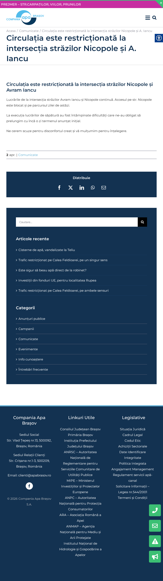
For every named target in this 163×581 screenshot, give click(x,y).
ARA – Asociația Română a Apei (80, 518)
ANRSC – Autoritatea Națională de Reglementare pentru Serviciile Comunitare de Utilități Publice (80, 463)
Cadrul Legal (132, 435)
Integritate (132, 458)
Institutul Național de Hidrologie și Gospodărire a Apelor (80, 549)
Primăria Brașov (80, 435)
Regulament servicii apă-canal (132, 478)
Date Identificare (132, 452)
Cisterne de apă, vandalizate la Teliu (46, 250)
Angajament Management (132, 469)
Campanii (26, 329)
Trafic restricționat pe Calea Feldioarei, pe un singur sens (62, 260)
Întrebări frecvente (33, 369)
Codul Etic (133, 441)
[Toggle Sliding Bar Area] (159, 4)
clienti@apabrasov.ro (34, 475)
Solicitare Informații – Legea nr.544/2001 (132, 489)
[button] (154, 17)
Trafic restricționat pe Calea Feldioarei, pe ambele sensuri (63, 290)
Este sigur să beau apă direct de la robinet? (52, 270)
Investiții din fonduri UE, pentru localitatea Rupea (57, 280)
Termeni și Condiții (132, 498)
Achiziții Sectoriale (132, 446)
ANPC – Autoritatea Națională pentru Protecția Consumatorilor (80, 503)
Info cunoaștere (30, 359)
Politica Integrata (132, 463)
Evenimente (28, 349)
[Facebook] (29, 486)
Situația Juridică (132, 429)
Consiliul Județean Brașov (80, 429)
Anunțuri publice (31, 319)
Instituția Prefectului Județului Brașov (80, 443)
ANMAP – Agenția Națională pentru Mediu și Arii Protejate (80, 532)
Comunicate (28, 155)
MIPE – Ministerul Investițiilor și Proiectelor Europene (80, 486)
